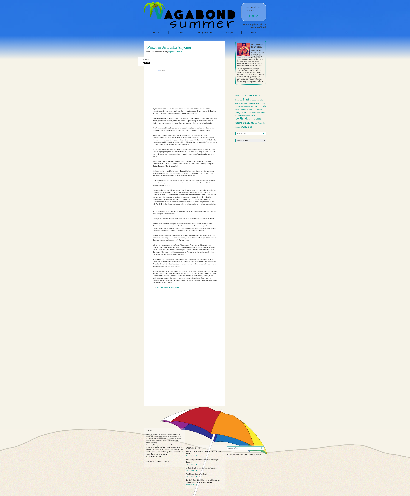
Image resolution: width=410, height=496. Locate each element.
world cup (247, 126)
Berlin (237, 100)
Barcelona (253, 95)
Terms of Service (163, 461)
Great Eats (254, 106)
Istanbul (259, 109)
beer (262, 96)
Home (156, 32)
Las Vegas (253, 112)
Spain (258, 119)
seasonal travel (162, 288)
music (240, 115)
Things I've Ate (205, 32)
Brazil (246, 99)
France (241, 107)
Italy (237, 112)
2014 (237, 96)
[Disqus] (184, 321)
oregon (248, 115)
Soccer (253, 119)
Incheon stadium (239, 109)
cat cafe (252, 100)
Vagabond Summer (175, 52)
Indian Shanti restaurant (250, 109)
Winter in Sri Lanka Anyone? (168, 47)
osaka (252, 115)
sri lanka (171, 288)
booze (241, 100)
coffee (261, 100)
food (237, 107)
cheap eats (256, 100)
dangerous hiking (246, 103)
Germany (246, 106)
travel (256, 123)
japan (242, 112)
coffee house (238, 103)
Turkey (260, 123)
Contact (254, 32)
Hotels (262, 106)
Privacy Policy (150, 461)
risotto (248, 119)
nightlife (244, 115)
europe (257, 103)
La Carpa (248, 112)
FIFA (263, 103)
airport (240, 96)
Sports (238, 123)
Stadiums (248, 122)
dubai (252, 103)
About (181, 32)
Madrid (263, 112)
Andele (244, 96)
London (258, 112)
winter (177, 288)
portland (241, 118)
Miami (237, 115)
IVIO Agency (256, 454)
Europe (229, 32)
